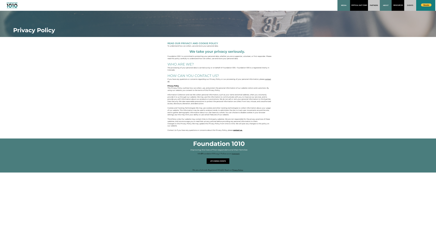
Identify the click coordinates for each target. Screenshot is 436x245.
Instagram (236, 154)
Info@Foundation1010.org (208, 154)
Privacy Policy (237, 170)
